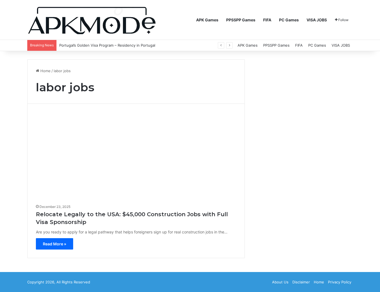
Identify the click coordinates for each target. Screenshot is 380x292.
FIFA (267, 19)
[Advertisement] (136, 156)
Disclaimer (301, 282)
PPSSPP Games (240, 19)
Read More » (54, 243)
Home (45, 71)
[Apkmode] (91, 20)
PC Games (289, 19)
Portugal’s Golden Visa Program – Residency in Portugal (107, 45)
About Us (280, 282)
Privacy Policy (339, 282)
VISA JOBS (317, 19)
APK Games (207, 19)
